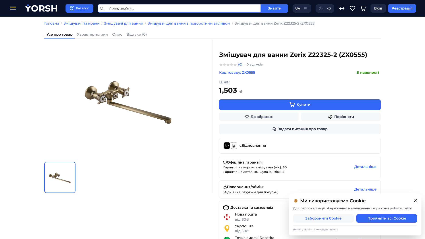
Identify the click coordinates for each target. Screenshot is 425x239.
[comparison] (342, 8)
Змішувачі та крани (82, 23)
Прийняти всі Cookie (386, 218)
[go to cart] (363, 8)
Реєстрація (402, 8)
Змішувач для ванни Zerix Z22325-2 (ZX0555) (275, 23)
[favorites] (352, 8)
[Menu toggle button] (13, 8)
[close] (415, 201)
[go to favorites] (352, 8)
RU (306, 8)
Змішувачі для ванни (123, 23)
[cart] (363, 8)
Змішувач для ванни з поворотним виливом (189, 23)
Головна (51, 23)
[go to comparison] (342, 8)
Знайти (274, 8)
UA (297, 8)
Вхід (378, 8)
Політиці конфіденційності (321, 229)
